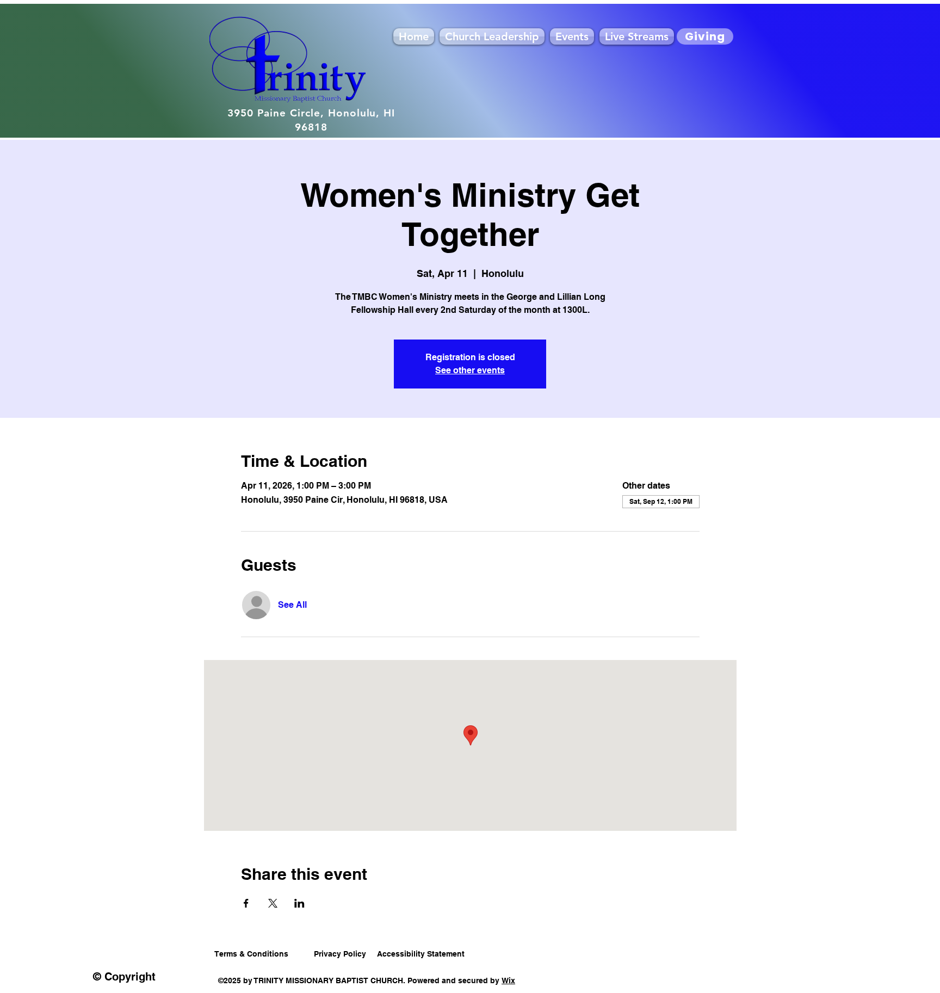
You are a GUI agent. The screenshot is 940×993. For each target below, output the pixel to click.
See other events (470, 370)
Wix (508, 980)
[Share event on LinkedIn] (299, 903)
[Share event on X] (273, 903)
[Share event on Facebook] (246, 903)
